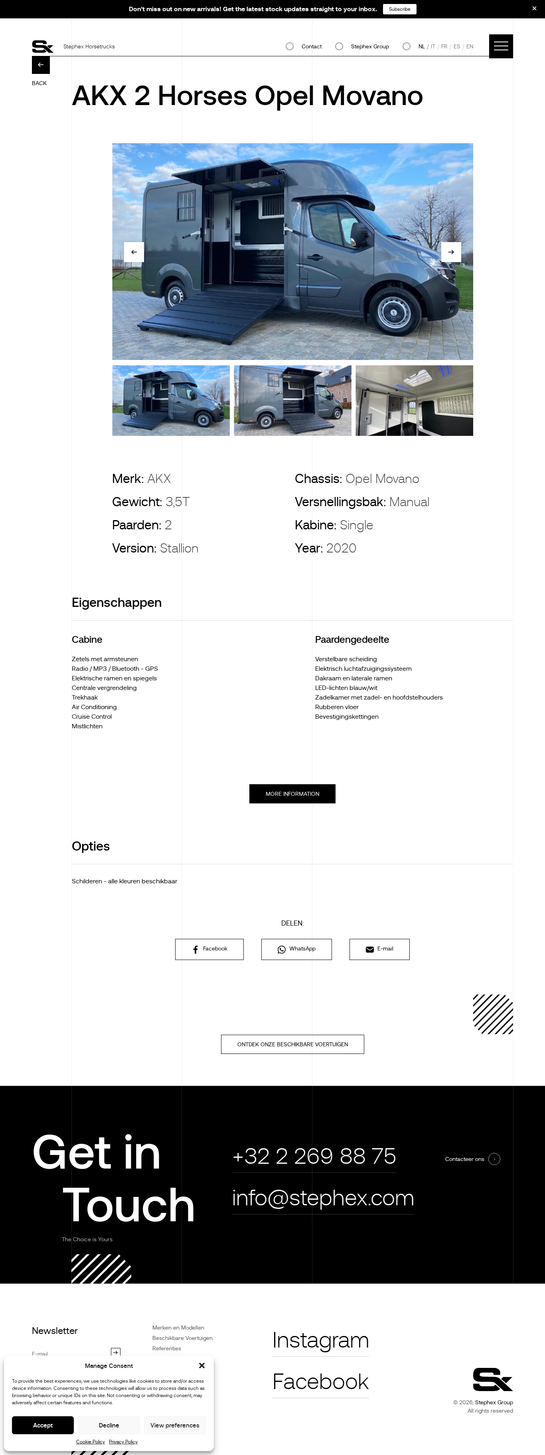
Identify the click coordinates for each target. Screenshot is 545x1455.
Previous (134, 252)
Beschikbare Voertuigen (182, 1338)
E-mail (384, 948)
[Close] (529, 11)
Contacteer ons (464, 1159)
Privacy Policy (123, 1442)
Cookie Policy (90, 1442)
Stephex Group (370, 46)
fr (444, 46)
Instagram (320, 1340)
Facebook (214, 948)
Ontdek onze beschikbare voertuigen (292, 1044)
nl (422, 46)
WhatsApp (302, 948)
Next (451, 252)
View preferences (174, 1425)
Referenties (166, 1348)
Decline (109, 1425)
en (469, 46)
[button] (202, 1366)
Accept (43, 1425)
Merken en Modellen (178, 1327)
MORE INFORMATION (292, 794)
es (457, 46)
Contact (312, 46)
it (433, 46)
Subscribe (400, 9)
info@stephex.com (323, 1198)
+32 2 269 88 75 (314, 1156)
